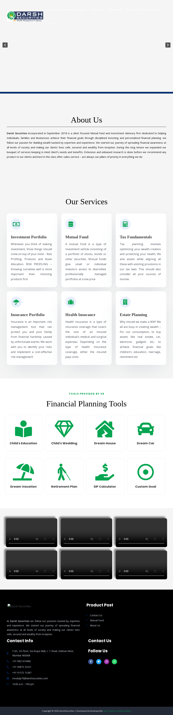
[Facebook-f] (90, 661)
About (52, 9)
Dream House (105, 443)
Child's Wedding (64, 443)
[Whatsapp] (114, 661)
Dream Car (145, 443)
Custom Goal (145, 486)
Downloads (115, 9)
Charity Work (151, 9)
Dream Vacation (23, 486)
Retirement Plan (64, 486)
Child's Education (23, 443)
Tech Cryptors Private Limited (117, 711)
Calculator (134, 9)
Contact (53, 23)
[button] (5, 45)
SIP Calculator (105, 486)
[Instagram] (106, 661)
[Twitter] (98, 661)
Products (97, 9)
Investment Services (72, 9)
